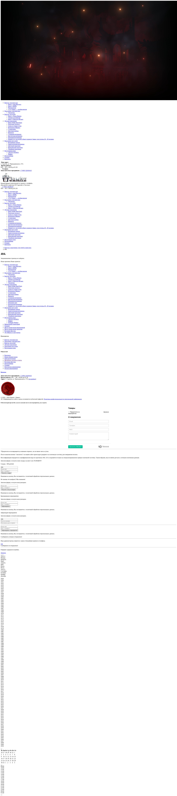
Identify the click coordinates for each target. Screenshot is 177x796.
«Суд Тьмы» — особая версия (17, 109)
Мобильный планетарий (12, 324)
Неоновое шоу (12, 303)
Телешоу (7, 326)
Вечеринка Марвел (14, 127)
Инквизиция (12, 108)
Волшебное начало (14, 142)
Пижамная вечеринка (15, 137)
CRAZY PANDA (13, 152)
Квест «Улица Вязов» (15, 116)
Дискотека (11, 113)
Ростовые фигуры (10, 331)
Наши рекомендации (11, 357)
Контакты (7, 159)
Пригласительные (10, 358)
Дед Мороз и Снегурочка (12, 332)
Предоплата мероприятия (12, 367)
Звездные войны (13, 131)
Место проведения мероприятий (14, 327)
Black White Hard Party (15, 122)
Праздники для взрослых (12, 111)
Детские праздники (10, 121)
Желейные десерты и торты (13, 360)
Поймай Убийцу (13, 322)
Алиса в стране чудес (14, 126)
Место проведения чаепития (13, 329)
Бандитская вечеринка (15, 136)
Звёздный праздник (14, 146)
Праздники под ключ (11, 141)
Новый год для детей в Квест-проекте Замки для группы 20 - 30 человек (31, 139)
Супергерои (12, 129)
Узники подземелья (14, 117)
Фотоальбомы (8, 156)
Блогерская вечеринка (15, 304)
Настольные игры (10, 151)
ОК (2, 544)
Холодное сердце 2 (14, 124)
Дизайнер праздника (14, 149)
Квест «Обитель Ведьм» (15, 119)
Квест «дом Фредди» (14, 104)
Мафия (10, 154)
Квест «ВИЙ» (12, 106)
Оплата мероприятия (11, 368)
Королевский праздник (15, 147)
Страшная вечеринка (14, 134)
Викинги (11, 132)
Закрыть (3, 553)
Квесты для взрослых (11, 103)
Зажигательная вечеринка (16, 144)
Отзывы (6, 157)
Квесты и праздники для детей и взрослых (17, 247)
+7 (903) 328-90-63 (26, 170)
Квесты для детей (9, 114)
